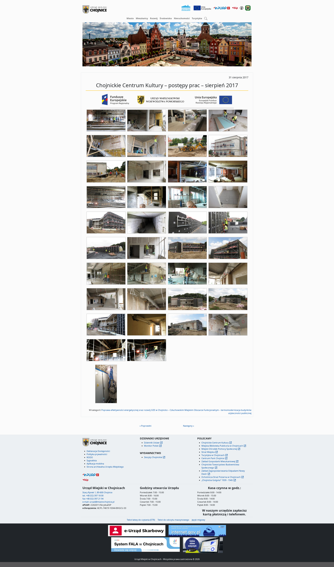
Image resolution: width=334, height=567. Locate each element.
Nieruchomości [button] (182, 18)
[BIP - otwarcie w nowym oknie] (235, 8)
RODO (90, 457)
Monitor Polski (151, 445)
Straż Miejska (208, 452)
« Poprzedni (145, 425)
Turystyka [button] (197, 18)
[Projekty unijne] (202, 7)
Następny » (188, 425)
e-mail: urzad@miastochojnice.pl (98, 501)
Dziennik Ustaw (151, 442)
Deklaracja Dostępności (98, 451)
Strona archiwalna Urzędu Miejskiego (105, 466)
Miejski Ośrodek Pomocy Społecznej (219, 448)
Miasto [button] (130, 18)
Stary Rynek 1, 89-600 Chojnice (97, 492)
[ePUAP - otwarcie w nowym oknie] (221, 8)
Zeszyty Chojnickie (153, 457)
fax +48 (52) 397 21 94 (92, 498)
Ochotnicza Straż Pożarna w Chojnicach (221, 477)
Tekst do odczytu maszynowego (173, 519)
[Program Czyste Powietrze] (186, 7)
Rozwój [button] (154, 18)
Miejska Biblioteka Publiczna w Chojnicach (222, 445)
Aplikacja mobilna (95, 463)
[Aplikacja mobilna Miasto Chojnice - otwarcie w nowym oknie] (247, 7)
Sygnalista (92, 460)
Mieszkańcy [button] (142, 18)
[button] (205, 18)
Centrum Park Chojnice (212, 458)
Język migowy (198, 519)
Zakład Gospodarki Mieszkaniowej (218, 461)
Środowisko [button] (166, 18)
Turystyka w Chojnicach (213, 455)
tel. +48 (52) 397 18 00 (92, 495)
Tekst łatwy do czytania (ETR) (141, 519)
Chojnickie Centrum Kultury (215, 442)
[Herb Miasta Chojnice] (94, 9)
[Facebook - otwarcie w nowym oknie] (241, 7)
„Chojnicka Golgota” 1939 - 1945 (217, 480)
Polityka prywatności (97, 454)
